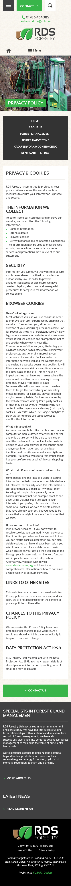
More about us (19, 778)
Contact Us (29, 6)
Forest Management (35, 134)
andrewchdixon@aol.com (36, 21)
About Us (35, 127)
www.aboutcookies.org (19, 565)
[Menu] (8, 10)
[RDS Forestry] (35, 39)
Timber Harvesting (35, 140)
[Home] (8, 51)
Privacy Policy (46, 850)
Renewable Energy (35, 153)
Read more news (20, 808)
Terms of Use (24, 850)
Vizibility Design (42, 872)
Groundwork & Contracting (35, 146)
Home (35, 121)
